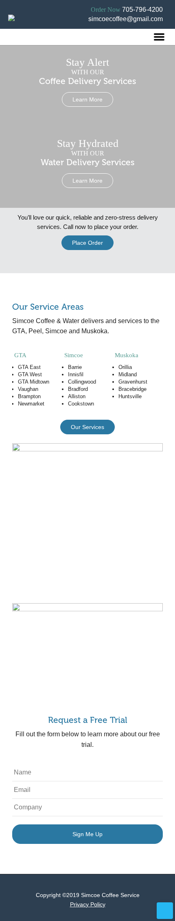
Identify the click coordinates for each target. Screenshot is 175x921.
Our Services (87, 427)
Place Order (87, 242)
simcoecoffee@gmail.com (125, 18)
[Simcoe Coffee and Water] (13, 29)
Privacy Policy (87, 904)
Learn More (87, 99)
